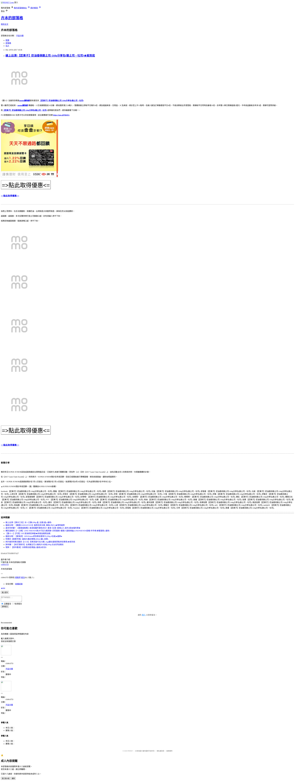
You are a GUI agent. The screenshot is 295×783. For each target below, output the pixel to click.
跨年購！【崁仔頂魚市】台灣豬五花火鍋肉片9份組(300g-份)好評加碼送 (34, 545)
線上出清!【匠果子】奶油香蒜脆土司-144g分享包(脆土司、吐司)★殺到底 (50, 55)
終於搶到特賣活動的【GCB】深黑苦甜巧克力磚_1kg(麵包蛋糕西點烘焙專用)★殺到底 (40, 542)
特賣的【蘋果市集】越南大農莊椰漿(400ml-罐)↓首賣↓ (27, 539)
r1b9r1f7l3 (5, 564)
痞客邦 (18, 577)
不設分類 (20, 36)
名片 (7, 46)
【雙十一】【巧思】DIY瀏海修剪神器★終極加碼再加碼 (28, 533)
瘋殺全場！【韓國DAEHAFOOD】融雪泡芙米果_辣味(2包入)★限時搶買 (35, 525)
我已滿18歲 (5, 778)
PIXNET (130, 751)
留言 (23, 577)
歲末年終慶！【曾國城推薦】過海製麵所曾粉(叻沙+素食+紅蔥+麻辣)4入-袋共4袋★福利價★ (43, 528)
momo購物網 (24, 101)
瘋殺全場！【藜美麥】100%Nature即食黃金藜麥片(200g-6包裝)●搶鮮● (34, 536)
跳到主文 (4, 24)
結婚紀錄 (19, 584)
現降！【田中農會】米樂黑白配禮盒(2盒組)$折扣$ (26, 547)
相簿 (7, 40)
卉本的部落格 (12, 18)
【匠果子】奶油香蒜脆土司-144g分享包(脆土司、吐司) (61, 101)
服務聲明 (169, 751)
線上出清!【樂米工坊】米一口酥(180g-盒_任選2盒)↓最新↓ (29, 522)
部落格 (8, 43)
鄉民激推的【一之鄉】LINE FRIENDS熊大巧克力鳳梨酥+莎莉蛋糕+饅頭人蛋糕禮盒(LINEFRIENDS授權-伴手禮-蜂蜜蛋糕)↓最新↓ (58, 531)
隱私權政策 (160, 751)
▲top (3, 588)
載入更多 (5, 592)
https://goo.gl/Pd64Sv (61, 115)
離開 (13, 778)
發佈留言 (5, 606)
